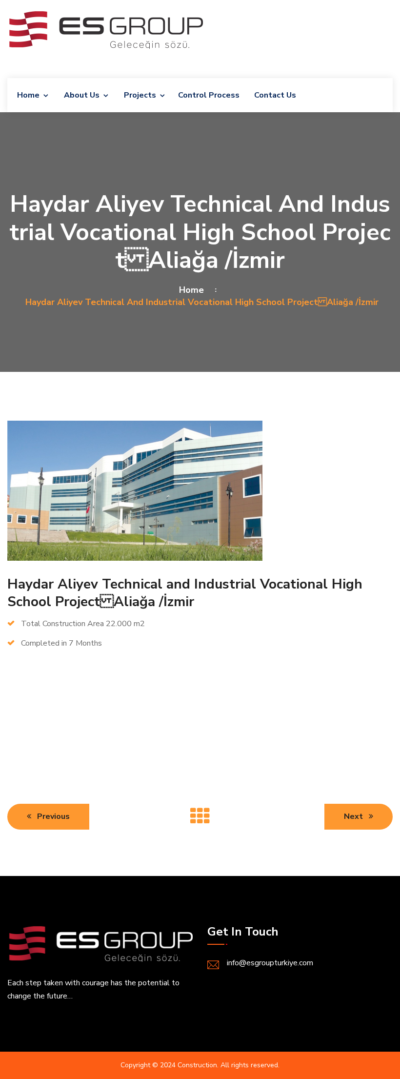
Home (28, 95)
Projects (140, 95)
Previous (52, 816)
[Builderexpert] (105, 28)
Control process (209, 95)
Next (354, 816)
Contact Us (275, 95)
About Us (82, 95)
